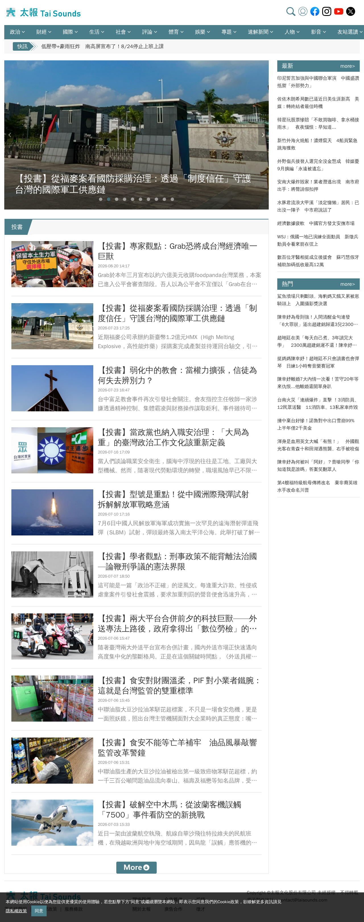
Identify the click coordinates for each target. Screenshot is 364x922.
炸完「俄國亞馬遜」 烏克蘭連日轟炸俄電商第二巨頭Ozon (108, 47)
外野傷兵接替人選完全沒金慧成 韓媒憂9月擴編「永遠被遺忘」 (318, 165)
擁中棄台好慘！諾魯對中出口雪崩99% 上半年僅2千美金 (318, 424)
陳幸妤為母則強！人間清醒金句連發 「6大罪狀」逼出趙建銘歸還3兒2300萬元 (317, 321)
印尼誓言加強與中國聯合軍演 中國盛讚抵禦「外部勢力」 (318, 82)
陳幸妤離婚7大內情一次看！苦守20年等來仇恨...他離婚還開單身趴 (318, 382)
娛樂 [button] (200, 32)
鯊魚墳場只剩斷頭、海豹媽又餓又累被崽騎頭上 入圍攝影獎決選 (318, 300)
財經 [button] (41, 32)
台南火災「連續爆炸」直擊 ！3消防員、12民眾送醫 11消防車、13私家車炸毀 (318, 403)
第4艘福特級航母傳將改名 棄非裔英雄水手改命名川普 (317, 486)
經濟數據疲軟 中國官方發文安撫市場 (316, 223)
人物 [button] (290, 32)
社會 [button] (121, 32)
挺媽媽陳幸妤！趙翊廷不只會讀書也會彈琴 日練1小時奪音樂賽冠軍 (318, 362)
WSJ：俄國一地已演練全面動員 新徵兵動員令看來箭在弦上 (317, 240)
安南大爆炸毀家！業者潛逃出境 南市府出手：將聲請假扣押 (318, 185)
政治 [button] (15, 32)
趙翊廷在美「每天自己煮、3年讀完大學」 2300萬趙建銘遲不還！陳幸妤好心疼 (317, 342)
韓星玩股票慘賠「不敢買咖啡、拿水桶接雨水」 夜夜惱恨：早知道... (318, 123)
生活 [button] (94, 32)
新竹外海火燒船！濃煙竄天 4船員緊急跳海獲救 (317, 144)
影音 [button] (316, 32)
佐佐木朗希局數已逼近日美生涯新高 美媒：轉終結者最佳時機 (318, 102)
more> (347, 66)
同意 (39, 910)
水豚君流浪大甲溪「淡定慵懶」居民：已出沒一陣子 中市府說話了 (318, 206)
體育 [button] (174, 32)
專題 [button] (227, 32)
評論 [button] (147, 32)
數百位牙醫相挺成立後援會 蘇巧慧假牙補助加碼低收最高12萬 (318, 261)
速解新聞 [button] (258, 32)
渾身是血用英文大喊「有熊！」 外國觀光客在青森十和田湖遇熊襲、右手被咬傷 (318, 445)
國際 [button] (68, 32)
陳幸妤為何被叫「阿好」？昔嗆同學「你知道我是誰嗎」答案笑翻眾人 (318, 465)
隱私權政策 (16, 910)
